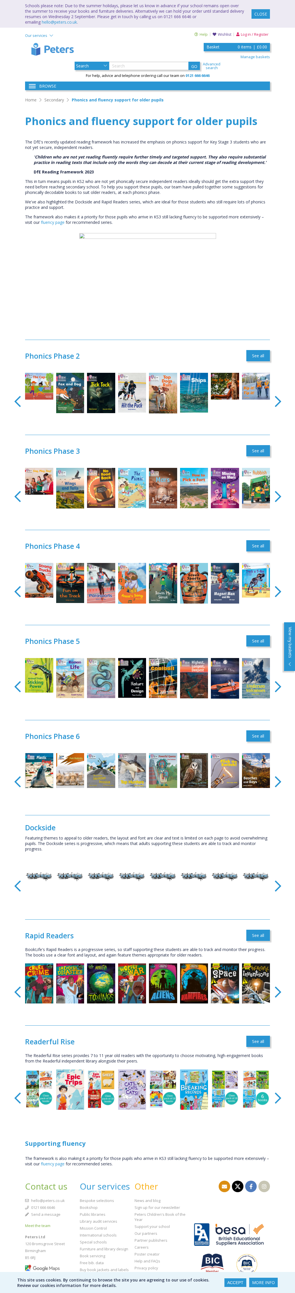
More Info (263, 1282)
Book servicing (92, 1255)
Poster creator (147, 1254)
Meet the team (37, 1225)
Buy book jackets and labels (104, 1269)
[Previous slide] (17, 401)
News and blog (147, 1200)
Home (31, 100)
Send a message (45, 1214)
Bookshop (89, 1207)
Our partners (146, 1233)
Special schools (93, 1242)
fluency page (53, 222)
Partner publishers (151, 1240)
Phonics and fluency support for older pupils (118, 100)
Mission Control (93, 1228)
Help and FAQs (147, 1261)
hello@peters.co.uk (59, 22)
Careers (142, 1247)
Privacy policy (146, 1268)
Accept (235, 1282)
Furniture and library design (104, 1249)
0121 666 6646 (42, 1207)
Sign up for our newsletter (157, 1207)
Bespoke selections (97, 1200)
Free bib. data (92, 1262)
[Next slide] (278, 401)
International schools (98, 1235)
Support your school (152, 1226)
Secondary (54, 100)
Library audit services (98, 1221)
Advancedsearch (211, 66)
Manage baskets (255, 56)
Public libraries (92, 1214)
